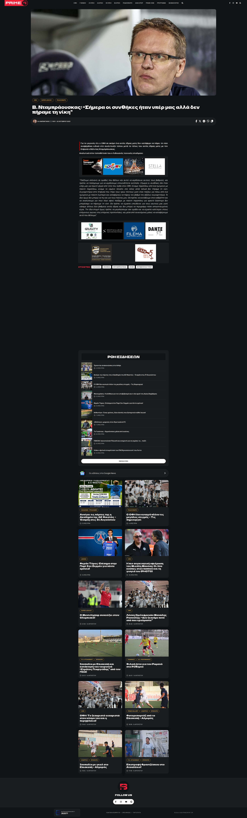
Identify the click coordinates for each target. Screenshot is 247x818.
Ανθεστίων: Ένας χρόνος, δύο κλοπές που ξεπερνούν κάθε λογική (120, 412)
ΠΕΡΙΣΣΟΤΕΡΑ (123, 461)
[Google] (240, 3)
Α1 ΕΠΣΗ (91, 3)
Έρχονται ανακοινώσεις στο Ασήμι (107, 365)
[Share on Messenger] (204, 121)
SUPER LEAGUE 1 (46, 100)
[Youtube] (237, 3)
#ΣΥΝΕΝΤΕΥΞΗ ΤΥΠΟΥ (144, 267)
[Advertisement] (123, 134)
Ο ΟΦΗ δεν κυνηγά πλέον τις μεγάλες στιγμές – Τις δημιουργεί (118, 384)
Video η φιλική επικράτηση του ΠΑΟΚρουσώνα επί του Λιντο (118, 450)
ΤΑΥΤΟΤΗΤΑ (137, 812)
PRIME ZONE (150, 3)
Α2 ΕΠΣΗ (100, 3)
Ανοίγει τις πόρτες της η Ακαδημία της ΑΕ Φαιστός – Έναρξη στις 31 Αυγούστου (125, 375)
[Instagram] (233, 3)
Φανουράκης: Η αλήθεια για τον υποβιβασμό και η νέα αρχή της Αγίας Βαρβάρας (125, 394)
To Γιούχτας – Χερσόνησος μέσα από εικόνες (111, 431)
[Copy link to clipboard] (212, 121)
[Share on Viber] (208, 121)
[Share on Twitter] (200, 121)
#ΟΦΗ (131, 267)
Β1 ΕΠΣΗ (108, 3)
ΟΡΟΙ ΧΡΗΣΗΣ (126, 812)
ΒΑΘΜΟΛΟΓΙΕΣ (174, 3)
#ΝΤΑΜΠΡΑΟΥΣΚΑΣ (119, 267)
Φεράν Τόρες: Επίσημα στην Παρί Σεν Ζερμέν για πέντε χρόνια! (118, 403)
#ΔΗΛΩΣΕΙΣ (96, 267)
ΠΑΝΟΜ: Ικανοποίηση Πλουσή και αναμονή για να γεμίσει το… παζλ (120, 441)
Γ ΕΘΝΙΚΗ (83, 3)
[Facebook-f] (230, 3)
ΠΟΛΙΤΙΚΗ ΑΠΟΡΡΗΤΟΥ (113, 812)
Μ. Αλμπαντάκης (44, 121)
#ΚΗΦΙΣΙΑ (106, 267)
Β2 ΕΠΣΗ (117, 3)
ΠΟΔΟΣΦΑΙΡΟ (127, 3)
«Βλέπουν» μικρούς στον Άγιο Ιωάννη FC (110, 422)
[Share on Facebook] (196, 121)
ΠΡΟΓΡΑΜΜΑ (161, 3)
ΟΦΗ (75, 3)
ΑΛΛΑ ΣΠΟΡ (139, 3)
